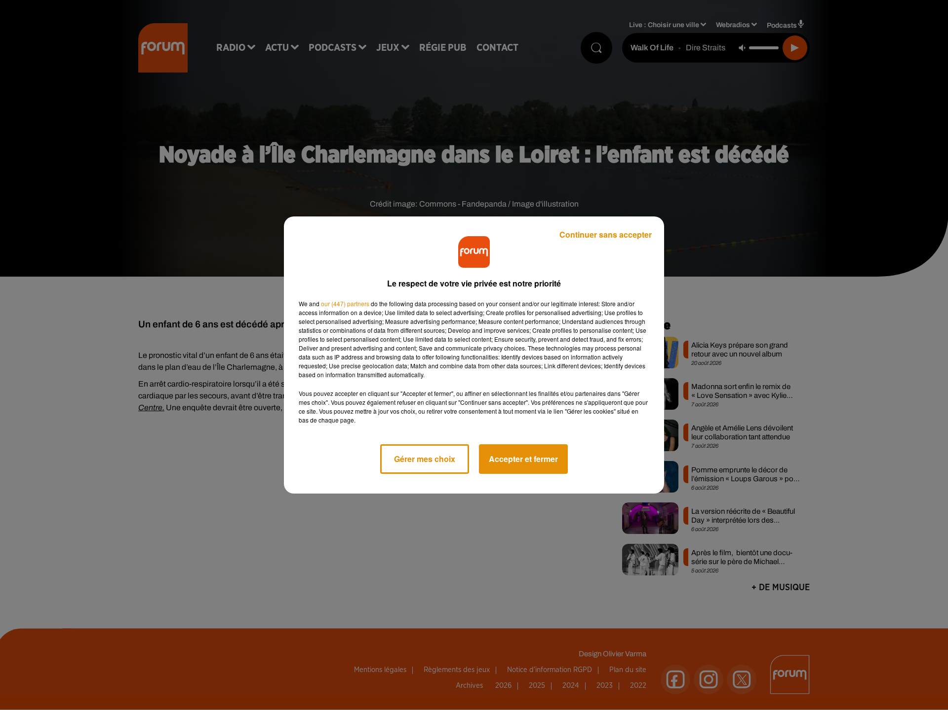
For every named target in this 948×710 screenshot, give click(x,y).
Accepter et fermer (523, 458)
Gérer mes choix (424, 458)
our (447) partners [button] (345, 303)
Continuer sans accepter (605, 234)
